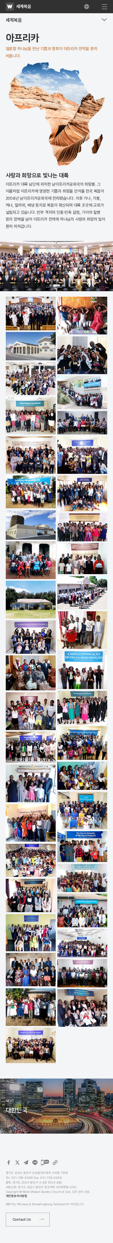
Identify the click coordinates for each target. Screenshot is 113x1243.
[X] (17, 1162)
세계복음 (23, 6)
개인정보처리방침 (16, 1196)
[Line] (35, 1162)
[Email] (26, 1162)
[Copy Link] (55, 1162)
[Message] (45, 1162)
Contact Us (22, 1219)
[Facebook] (8, 1162)
